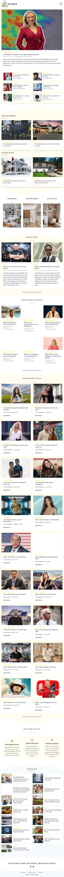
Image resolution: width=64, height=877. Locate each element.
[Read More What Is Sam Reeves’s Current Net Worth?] (38, 839)
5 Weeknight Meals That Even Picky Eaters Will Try (51, 790)
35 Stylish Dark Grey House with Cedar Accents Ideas (14, 182)
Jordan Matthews (18, 56)
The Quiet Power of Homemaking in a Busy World (52, 810)
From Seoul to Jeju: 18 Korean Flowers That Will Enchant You (52, 800)
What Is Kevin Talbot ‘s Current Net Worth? (10, 355)
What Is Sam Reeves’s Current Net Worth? (52, 840)
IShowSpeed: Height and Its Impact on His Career (51, 75)
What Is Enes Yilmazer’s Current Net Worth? (15, 629)
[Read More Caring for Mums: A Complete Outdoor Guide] (7, 810)
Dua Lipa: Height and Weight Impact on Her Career (21, 75)
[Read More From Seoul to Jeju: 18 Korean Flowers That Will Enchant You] (38, 800)
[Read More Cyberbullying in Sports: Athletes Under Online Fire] (7, 839)
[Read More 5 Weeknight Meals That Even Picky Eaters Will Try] (38, 789)
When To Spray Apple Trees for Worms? (52, 830)
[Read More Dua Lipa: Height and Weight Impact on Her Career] (8, 77)
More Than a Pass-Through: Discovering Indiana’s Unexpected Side (20, 800)
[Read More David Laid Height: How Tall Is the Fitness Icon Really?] (8, 87)
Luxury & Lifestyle (35, 300)
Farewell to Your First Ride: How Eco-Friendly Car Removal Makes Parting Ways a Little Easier (21, 789)
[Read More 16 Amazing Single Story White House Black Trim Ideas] (47, 130)
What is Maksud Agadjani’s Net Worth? (45, 667)
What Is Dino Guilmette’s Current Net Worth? (47, 267)
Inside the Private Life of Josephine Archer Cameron (21, 96)
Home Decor (12, 198)
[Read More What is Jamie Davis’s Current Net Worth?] (16, 252)
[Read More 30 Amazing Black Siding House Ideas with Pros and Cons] (16, 130)
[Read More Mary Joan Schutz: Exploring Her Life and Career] (37, 98)
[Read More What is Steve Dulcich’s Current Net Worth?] (53, 311)
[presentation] (16, 393)
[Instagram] (33, 866)
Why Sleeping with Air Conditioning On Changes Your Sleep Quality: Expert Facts (21, 779)
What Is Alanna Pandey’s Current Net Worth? (47, 519)
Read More (7, 415)
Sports (5, 264)
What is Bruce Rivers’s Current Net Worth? (15, 594)
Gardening (15, 808)
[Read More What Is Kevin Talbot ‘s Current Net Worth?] (11, 343)
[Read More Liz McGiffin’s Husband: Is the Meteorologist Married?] (32, 29)
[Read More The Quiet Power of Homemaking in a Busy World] (38, 810)
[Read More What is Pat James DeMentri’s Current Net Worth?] (53, 343)
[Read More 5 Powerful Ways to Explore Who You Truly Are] (38, 778)
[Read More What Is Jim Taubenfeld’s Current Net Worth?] (32, 311)
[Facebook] (30, 866)
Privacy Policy (32, 872)
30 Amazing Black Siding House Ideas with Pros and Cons (15, 145)
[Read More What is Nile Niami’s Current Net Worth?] (11, 311)
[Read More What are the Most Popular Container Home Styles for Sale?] (7, 848)
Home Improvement (7, 141)
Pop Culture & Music (40, 592)
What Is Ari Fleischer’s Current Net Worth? (31, 355)
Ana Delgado (17, 270)
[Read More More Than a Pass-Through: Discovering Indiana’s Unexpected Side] (7, 800)
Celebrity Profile (7, 52)
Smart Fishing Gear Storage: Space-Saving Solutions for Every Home (20, 820)
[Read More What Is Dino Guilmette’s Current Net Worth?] (47, 252)
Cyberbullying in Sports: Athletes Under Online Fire (21, 840)
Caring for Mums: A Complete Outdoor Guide (20, 810)
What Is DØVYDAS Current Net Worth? (45, 594)
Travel (14, 797)
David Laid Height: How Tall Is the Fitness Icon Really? (20, 86)
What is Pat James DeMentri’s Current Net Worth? (53, 356)
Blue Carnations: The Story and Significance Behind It (21, 830)
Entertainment (39, 517)
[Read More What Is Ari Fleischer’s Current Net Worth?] (32, 343)
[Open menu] (60, 3)
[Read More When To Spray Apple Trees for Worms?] (38, 830)
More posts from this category (32, 292)
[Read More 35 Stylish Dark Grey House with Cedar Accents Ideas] (16, 167)
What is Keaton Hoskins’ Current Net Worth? (15, 667)
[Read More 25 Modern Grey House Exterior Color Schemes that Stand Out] (47, 167)
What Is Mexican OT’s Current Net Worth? (15, 702)
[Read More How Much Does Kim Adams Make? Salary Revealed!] (37, 87)
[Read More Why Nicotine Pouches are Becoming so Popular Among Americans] (38, 820)
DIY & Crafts (52, 198)
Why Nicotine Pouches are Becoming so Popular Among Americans (51, 820)
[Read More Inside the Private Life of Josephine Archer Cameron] (8, 98)
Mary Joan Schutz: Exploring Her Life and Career (51, 96)
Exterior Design (6, 178)
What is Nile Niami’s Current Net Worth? (9, 323)
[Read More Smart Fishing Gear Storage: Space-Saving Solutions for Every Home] (7, 820)
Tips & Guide (15, 786)
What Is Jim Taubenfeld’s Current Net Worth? (31, 324)
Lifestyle (15, 775)
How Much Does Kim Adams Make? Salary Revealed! (51, 86)
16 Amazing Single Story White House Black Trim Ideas (47, 145)
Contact (40, 872)
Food (45, 787)
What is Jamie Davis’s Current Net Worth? (14, 267)
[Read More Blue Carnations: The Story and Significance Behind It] (7, 830)
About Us (23, 872)
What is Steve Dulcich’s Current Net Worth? (52, 323)
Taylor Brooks (7, 327)
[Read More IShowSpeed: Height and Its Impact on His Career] (37, 77)
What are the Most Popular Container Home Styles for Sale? (21, 849)
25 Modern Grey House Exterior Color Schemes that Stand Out (45, 182)
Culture (46, 798)
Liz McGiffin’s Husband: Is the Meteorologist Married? (21, 54)
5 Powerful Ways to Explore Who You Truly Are (52, 779)
